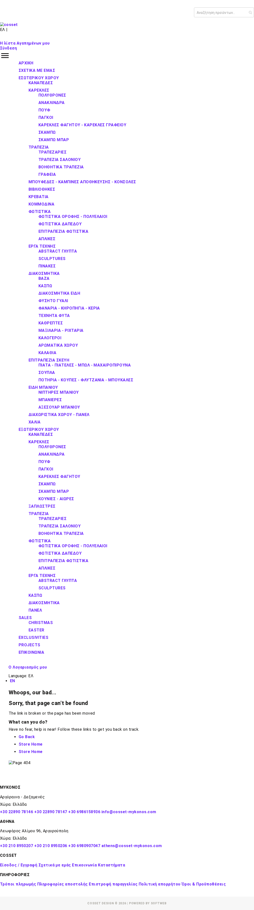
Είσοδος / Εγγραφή (18, 865)
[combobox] (224, 12)
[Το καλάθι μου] (3, 36)
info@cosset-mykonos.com (128, 811)
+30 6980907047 (84, 845)
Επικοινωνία (84, 865)
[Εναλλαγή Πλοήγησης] (127, 56)
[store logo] (9, 24)
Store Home (31, 744)
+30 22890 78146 (16, 811)
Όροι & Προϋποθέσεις (204, 884)
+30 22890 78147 (50, 811)
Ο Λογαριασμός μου (27, 667)
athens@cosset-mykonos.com (131, 845)
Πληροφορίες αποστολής (62, 884)
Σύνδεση (8, 48)
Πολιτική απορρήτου (160, 884)
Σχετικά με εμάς (54, 865)
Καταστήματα (111, 865)
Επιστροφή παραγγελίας (113, 884)
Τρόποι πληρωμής (18, 884)
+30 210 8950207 (16, 845)
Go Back (27, 736)
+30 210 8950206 (50, 845)
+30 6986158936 (84, 811)
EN (12, 680)
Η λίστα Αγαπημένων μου (25, 43)
